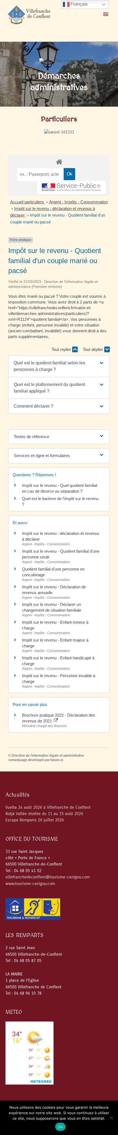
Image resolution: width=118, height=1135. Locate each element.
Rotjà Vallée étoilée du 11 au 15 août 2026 (44, 813)
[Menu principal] (106, 14)
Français (78, 4)
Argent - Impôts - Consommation (78, 202)
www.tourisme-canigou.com (30, 883)
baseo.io (56, 760)
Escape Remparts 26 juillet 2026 (34, 820)
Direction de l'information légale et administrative (48, 755)
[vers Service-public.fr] (71, 187)
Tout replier (62, 349)
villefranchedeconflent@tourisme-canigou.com (47, 877)
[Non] (111, 1117)
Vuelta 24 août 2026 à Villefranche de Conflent (48, 807)
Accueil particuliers (27, 202)
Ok (60, 1127)
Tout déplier (93, 349)
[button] (59, 366)
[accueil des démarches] (59, 162)
